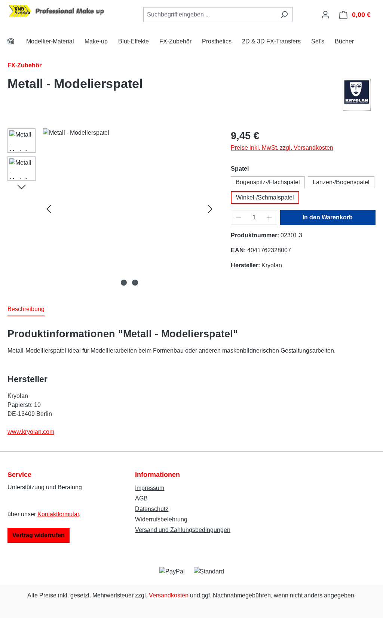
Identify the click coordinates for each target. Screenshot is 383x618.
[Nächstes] (210, 209)
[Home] (15, 42)
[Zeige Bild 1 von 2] (124, 283)
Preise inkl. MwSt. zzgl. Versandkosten (282, 147)
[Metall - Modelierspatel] (129, 208)
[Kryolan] (357, 94)
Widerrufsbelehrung (161, 519)
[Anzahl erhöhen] (269, 217)
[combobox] (209, 14)
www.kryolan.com (30, 432)
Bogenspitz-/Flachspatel (268, 182)
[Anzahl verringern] (238, 217)
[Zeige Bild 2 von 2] (135, 283)
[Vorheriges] (48, 209)
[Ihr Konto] (325, 14)
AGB (141, 498)
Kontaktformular (58, 514)
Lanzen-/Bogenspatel (341, 182)
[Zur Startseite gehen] (63, 13)
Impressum (149, 488)
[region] (111, 208)
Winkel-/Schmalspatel (265, 197)
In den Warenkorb (328, 217)
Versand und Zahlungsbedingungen (182, 530)
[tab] (26, 309)
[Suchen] (284, 14)
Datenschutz (151, 509)
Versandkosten (169, 595)
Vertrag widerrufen (38, 535)
